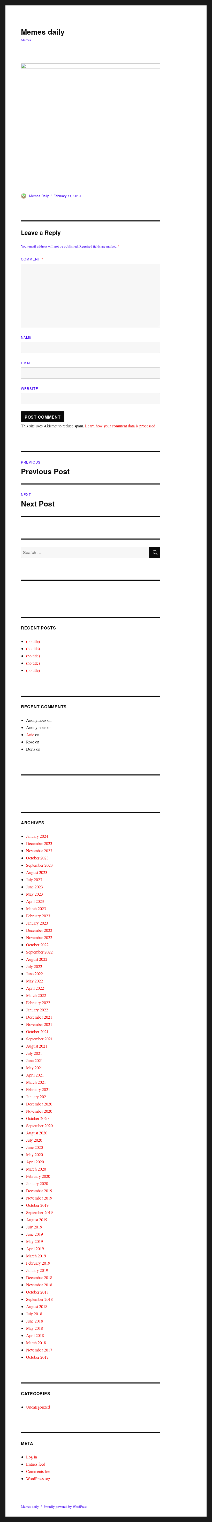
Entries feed (35, 1464)
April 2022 (35, 988)
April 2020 (35, 1161)
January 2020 (37, 1183)
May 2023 (34, 894)
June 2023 (34, 886)
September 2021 (39, 1038)
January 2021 (37, 1096)
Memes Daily (39, 195)
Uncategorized (38, 1407)
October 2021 (37, 1031)
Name (26, 337)
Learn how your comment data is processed (120, 425)
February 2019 (38, 1263)
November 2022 (39, 937)
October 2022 (37, 944)
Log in (31, 1456)
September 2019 (39, 1212)
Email (27, 362)
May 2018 (34, 1328)
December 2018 (39, 1277)
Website (29, 388)
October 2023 (37, 857)
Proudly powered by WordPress (65, 1506)
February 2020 (38, 1176)
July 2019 (34, 1226)
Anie (30, 734)
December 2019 (39, 1190)
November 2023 (39, 850)
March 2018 (36, 1342)
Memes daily (43, 31)
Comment (32, 259)
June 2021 (34, 1060)
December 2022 (39, 930)
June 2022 (34, 973)
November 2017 (39, 1349)
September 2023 (39, 865)
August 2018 (36, 1306)
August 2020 (36, 1132)
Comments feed (38, 1471)
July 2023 (34, 879)
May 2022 (34, 980)
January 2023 (37, 923)
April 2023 (35, 901)
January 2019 (37, 1270)
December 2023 (39, 843)
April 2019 (35, 1248)
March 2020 (36, 1169)
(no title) (33, 641)
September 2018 (39, 1299)
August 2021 (36, 1046)
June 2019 (34, 1234)
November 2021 (39, 1024)
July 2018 (34, 1313)
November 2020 (39, 1111)
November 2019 (39, 1198)
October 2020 (37, 1118)
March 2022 (36, 995)
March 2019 (36, 1255)
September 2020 (39, 1125)
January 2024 (37, 836)
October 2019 (37, 1205)
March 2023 (36, 908)
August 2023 (36, 872)
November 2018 (39, 1284)
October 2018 (37, 1292)
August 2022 (36, 959)
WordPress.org (38, 1478)
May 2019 (34, 1241)
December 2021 (39, 1017)
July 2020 (34, 1140)
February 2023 (38, 915)
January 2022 (37, 1009)
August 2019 (36, 1219)
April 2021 (35, 1075)
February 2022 (38, 1002)
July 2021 (34, 1053)
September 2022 (39, 952)
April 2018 (35, 1335)
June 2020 (34, 1147)
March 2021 (36, 1082)
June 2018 (34, 1321)
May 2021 (34, 1067)
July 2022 (34, 966)
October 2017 (37, 1357)
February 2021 (38, 1089)
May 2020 (34, 1154)
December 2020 (39, 1103)
